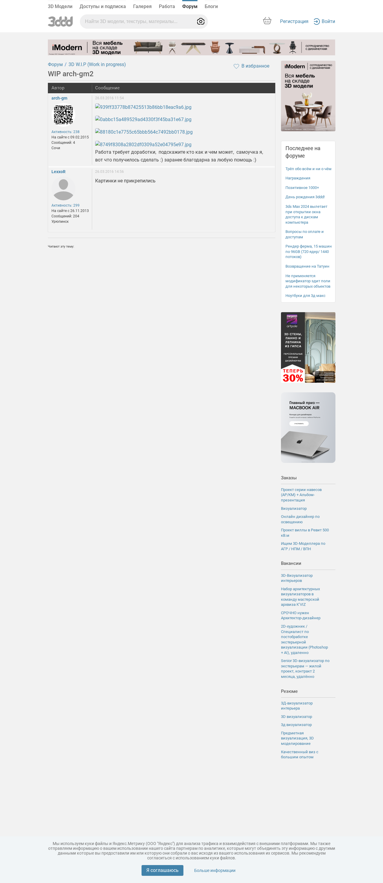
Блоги (211, 6)
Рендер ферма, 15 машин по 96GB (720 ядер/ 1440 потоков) (308, 251)
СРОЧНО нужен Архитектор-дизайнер (300, 615)
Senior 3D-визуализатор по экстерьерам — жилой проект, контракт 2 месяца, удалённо (305, 668)
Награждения (297, 178)
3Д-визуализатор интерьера (297, 706)
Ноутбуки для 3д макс (305, 295)
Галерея (142, 6)
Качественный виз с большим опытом (299, 755)
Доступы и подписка (103, 6)
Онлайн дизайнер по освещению (300, 519)
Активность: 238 (65, 132)
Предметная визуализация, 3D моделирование (297, 738)
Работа (167, 6)
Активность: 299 (65, 205)
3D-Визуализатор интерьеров (297, 578)
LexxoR (58, 171)
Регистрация (294, 21)
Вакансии (291, 563)
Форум (189, 6)
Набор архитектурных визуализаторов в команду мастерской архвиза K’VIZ (300, 597)
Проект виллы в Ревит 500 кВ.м (305, 533)
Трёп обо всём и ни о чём (308, 169)
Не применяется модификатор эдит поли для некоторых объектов (307, 281)
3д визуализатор (296, 724)
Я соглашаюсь (162, 870)
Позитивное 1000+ (302, 187)
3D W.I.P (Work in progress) (97, 64)
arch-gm (59, 98)
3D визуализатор (296, 716)
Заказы (289, 478)
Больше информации (214, 870)
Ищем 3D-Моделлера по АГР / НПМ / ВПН (303, 546)
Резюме (289, 691)
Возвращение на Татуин (307, 266)
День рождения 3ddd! (305, 197)
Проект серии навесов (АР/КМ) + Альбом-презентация (301, 494)
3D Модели (60, 6)
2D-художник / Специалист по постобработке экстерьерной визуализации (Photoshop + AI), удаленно (304, 639)
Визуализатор (294, 508)
